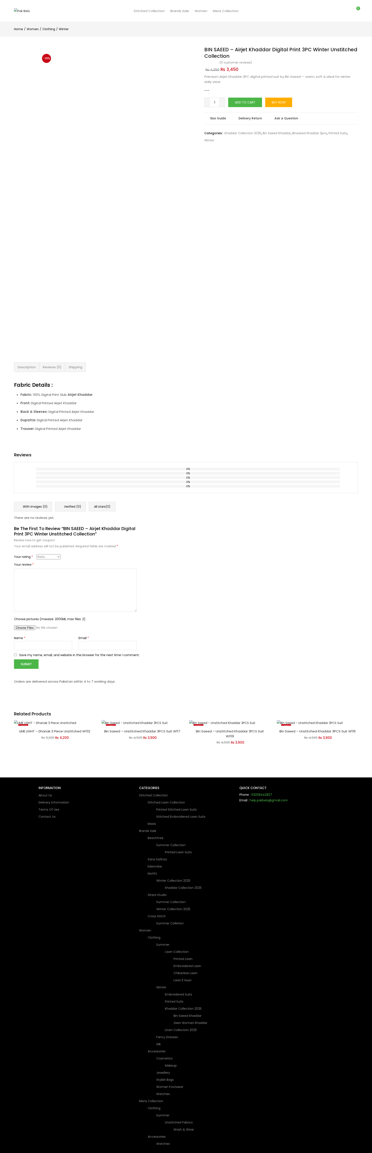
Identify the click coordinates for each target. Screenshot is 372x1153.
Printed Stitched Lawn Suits (176, 809)
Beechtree (156, 838)
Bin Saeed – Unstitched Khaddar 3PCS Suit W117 (142, 731)
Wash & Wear (184, 1129)
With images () (35, 506)
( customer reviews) (235, 62)
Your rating (23, 557)
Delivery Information (54, 802)
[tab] (26, 367)
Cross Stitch (157, 916)
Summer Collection (171, 845)
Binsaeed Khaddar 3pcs (309, 133)
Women (201, 11)
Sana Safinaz (157, 859)
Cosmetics (165, 1058)
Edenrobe (155, 866)
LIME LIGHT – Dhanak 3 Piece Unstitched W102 (54, 731)
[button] (356, 11)
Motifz (153, 873)
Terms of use (49, 809)
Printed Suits (338, 133)
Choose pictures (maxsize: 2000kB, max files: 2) (49, 619)
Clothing (48, 29)
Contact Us (47, 816)
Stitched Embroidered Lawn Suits (180, 816)
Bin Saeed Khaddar (277, 133)
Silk (158, 1044)
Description (27, 367)
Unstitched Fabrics (179, 1122)
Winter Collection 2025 (173, 880)
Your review (24, 564)
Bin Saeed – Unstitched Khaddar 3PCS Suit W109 (230, 733)
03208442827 (261, 795)
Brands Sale (179, 11)
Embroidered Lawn (187, 966)
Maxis (152, 824)
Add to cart (245, 102)
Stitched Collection (149, 11)
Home (18, 29)
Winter (64, 29)
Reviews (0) (52, 367)
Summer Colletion (170, 923)
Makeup (171, 1065)
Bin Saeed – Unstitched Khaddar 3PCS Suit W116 (317, 731)
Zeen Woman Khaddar (190, 1023)
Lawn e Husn (183, 980)
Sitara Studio (157, 895)
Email (84, 638)
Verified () (72, 506)
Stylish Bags (165, 1080)
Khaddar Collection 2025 (243, 133)
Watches (163, 1094)
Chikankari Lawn (185, 973)
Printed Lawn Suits (178, 852)
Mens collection (226, 11)
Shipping (75, 367)
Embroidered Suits (178, 994)
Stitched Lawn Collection (167, 802)
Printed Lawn (183, 959)
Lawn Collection (177, 952)
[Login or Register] (347, 10)
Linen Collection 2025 (181, 1030)
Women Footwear (169, 1087)
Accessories (157, 1051)
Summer (163, 944)
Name (19, 638)
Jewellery (163, 1072)
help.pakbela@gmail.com (269, 800)
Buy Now (279, 102)
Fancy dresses (167, 1037)
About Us (45, 795)
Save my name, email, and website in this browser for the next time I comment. (79, 655)
